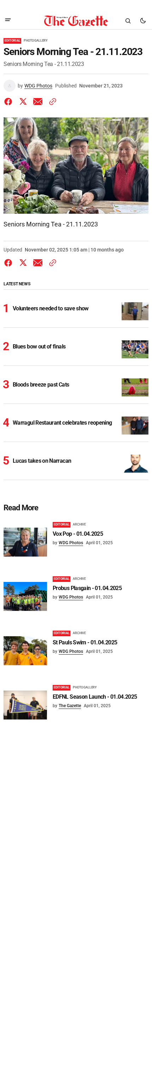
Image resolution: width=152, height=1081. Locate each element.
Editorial (12, 40)
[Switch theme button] (142, 20)
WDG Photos (38, 86)
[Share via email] (37, 101)
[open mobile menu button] (8, 21)
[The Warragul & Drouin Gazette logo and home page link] (76, 21)
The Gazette (70, 705)
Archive (79, 524)
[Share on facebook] (10, 101)
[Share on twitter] (23, 101)
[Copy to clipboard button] (51, 101)
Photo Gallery (36, 40)
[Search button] (128, 20)
